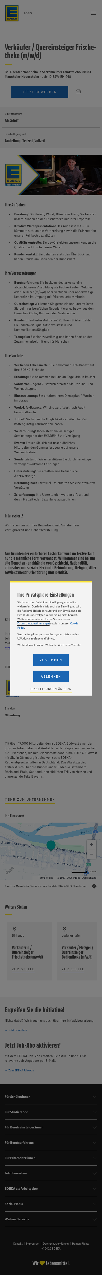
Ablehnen (51, 676)
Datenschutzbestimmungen (33, 623)
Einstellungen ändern (50, 689)
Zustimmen (51, 660)
